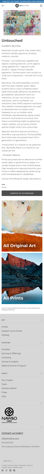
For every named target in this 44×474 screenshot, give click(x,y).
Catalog (5, 335)
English (7, 461)
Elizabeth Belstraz (11, 46)
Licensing (6, 357)
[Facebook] (2, 470)
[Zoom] (22, 22)
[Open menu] (5, 6)
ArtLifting (8, 465)
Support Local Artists (12, 331)
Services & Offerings (11, 353)
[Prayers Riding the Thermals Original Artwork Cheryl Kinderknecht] (22, 226)
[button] (22, 403)
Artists (5, 327)
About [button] (4, 373)
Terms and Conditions (12, 467)
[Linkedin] (10, 470)
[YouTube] (14, 470)
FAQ (4, 396)
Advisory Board (9, 388)
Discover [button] (6, 342)
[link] (22, 193)
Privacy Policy (26, 465)
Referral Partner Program (14, 365)
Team (4, 384)
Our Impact (7, 380)
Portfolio (6, 349)
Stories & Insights (10, 361)
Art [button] (3, 320)
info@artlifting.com (10, 438)
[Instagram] (6, 470)
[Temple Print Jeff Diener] (22, 278)
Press (4, 392)
